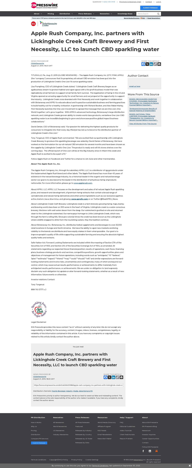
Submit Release (150, 8)
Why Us (34, 426)
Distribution (35, 434)
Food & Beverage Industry (62, 391)
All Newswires (58, 422)
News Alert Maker (105, 439)
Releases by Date (82, 442)
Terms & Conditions (38, 460)
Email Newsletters (154, 18)
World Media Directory (132, 18)
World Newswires (60, 426)
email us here (134, 86)
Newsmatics (138, 460)
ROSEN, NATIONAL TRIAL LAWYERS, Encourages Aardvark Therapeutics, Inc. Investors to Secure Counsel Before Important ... (143, 117)
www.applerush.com (83, 183)
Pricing (130, 2)
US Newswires (58, 430)
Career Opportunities (150, 439)
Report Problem (126, 439)
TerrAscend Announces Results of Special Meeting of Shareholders (143, 110)
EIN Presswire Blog (149, 426)
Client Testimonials (127, 434)
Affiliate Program (104, 426)
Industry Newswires (60, 434)
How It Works (36, 422)
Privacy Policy (76, 460)
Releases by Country (83, 434)
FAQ (121, 422)
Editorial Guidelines (127, 426)
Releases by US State (83, 439)
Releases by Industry (83, 430)
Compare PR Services (39, 439)
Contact (149, 2)
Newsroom (146, 430)
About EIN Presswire (150, 422)
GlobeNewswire (37, 63)
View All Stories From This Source (143, 124)
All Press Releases (82, 422)
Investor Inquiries (149, 434)
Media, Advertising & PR (83, 391)
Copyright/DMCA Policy (58, 460)
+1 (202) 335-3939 (108, 2)
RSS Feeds (102, 430)
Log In (158, 2)
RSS (143, 18)
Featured (79, 426)
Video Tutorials (126, 430)
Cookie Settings (92, 460)
